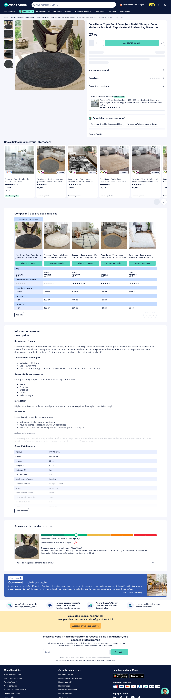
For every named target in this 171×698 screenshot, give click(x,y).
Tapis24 (99, 134)
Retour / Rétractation (13, 678)
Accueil (6, 17)
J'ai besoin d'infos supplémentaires (142, 124)
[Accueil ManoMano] (15, 5)
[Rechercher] (34, 5)
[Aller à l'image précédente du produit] (20, 55)
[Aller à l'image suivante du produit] (79, 55)
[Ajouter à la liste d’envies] (162, 43)
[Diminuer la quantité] (91, 43)
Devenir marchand (12, 693)
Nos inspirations (65, 693)
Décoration (30, 17)
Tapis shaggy (55, 17)
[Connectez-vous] (159, 5)
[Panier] (165, 5)
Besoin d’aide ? (10, 682)
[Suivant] (164, 202)
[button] (127, 101)
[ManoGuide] (165, 692)
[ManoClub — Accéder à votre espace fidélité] (152, 5)
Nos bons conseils (66, 674)
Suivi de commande (12, 674)
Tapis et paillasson (42, 17)
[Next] (153, 315)
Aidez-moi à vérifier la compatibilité (106, 124)
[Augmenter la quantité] (101, 43)
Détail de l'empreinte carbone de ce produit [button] (35, 563)
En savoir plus (110, 660)
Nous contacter (10, 686)
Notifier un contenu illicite (15, 689)
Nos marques (64, 686)
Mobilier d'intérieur (18, 17)
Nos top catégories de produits (71, 678)
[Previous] (146, 315)
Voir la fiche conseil (131, 592)
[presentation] (153, 562)
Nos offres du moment (67, 689)
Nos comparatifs (65, 682)
